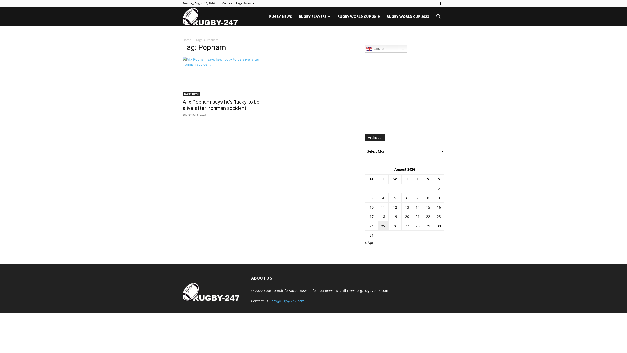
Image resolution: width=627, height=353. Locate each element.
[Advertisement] (401, 92)
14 (418, 207)
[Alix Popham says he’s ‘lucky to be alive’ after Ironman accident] (222, 76)
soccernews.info (302, 290)
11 (383, 207)
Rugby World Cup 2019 (359, 16)
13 (407, 207)
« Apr (369, 242)
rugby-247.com (376, 290)
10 (372, 207)
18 (383, 216)
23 (439, 216)
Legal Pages (243, 3)
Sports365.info (276, 290)
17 (372, 216)
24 (372, 226)
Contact (227, 3)
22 (428, 216)
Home (187, 40)
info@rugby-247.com (287, 301)
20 (407, 216)
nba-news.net (328, 290)
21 (418, 216)
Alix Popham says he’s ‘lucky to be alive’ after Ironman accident (221, 105)
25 (383, 226)
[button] (438, 17)
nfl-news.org (352, 290)
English (379, 48)
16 (439, 207)
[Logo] (210, 16)
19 (395, 216)
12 (395, 207)
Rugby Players (312, 16)
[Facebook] (440, 3)
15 (428, 207)
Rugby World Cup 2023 (408, 16)
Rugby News (280, 16)
